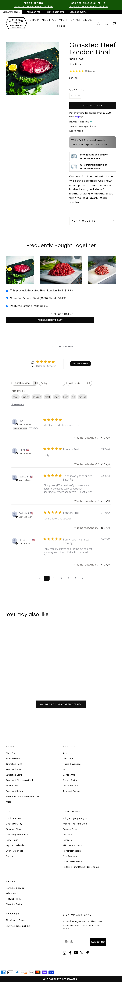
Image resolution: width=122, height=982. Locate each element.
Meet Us (49, 19)
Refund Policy (70, 785)
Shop (34, 19)
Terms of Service (72, 791)
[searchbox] (22, 383)
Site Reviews (70, 856)
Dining (9, 856)
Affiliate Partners (72, 845)
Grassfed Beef (14, 764)
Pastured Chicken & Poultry (21, 780)
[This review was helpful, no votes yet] (102, 437)
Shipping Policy (14, 904)
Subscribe (98, 941)
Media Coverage (72, 764)
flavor (15, 396)
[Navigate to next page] (82, 578)
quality (25, 396)
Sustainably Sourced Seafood (22, 796)
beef (65, 396)
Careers (67, 840)
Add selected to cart (50, 320)
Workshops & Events (17, 834)
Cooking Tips (69, 829)
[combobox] (52, 383)
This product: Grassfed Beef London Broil (36, 290)
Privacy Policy (70, 780)
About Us (67, 753)
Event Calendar (14, 851)
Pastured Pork (13, 769)
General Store (14, 829)
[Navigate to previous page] (39, 578)
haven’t (82, 396)
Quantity (77, 90)
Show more (17, 404)
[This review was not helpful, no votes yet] (107, 437)
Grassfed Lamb (14, 775)
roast (56, 396)
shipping (37, 396)
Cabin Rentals (13, 818)
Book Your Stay (14, 824)
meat (47, 396)
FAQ (65, 769)
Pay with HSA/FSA (72, 861)
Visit (63, 19)
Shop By (10, 753)
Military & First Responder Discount (82, 867)
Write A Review (80, 363)
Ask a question (85, 221)
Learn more (76, 130)
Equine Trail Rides (15, 845)
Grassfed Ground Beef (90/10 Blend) (33, 298)
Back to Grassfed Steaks (63, 704)
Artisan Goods (13, 758)
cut (73, 396)
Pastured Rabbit (15, 791)
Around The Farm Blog (75, 824)
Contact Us (69, 775)
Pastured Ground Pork (24, 306)
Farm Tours (12, 840)
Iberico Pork (12, 785)
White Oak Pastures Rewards (88, 140)
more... (9, 802)
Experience (81, 19)
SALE (61, 26)
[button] (61, 979)
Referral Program (72, 851)
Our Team (68, 758)
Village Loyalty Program (75, 818)
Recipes (67, 834)
